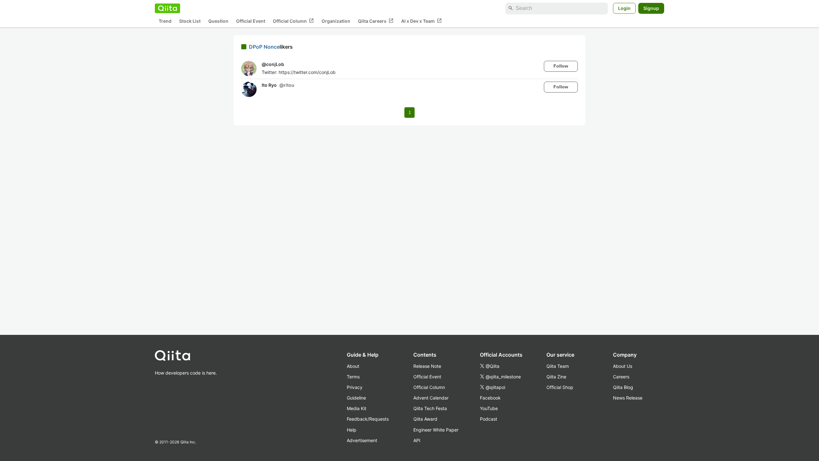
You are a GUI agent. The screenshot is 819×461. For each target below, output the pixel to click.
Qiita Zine (556, 376)
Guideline (356, 397)
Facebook (490, 397)
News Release (627, 397)
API (416, 440)
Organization (336, 21)
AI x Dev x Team (421, 21)
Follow (560, 66)
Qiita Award (425, 419)
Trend (165, 21)
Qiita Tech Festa (430, 408)
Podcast (488, 419)
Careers (621, 376)
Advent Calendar (431, 397)
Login (624, 8)
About (353, 366)
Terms (353, 376)
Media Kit (356, 408)
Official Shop (559, 387)
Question (218, 21)
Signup (651, 8)
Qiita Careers (376, 21)
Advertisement (362, 440)
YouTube (489, 408)
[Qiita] (167, 8)
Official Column (293, 21)
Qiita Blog (623, 387)
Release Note (427, 366)
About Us (622, 366)
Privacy (354, 387)
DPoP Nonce (264, 47)
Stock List (190, 21)
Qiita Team (557, 366)
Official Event (250, 21)
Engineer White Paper (435, 430)
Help (351, 430)
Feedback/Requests (368, 419)
